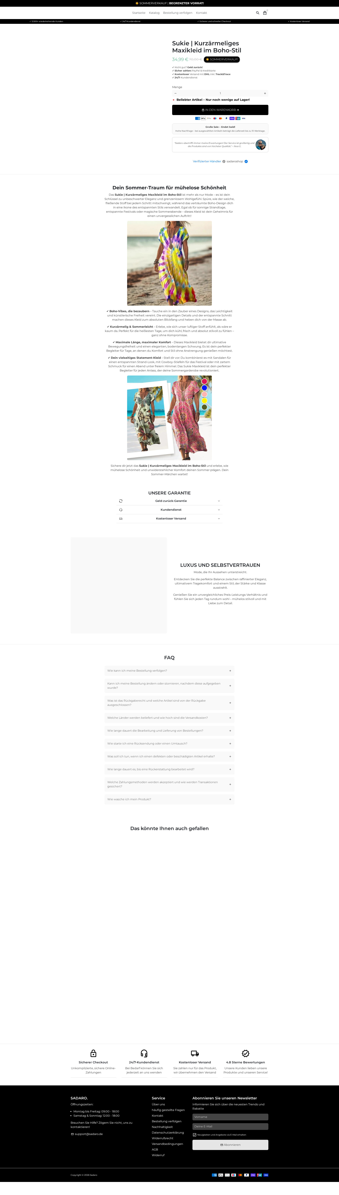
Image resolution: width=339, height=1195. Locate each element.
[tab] (170, 671)
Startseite (138, 12)
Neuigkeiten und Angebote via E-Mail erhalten (221, 1134)
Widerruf (158, 1155)
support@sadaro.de (87, 1134)
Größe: (227, 84)
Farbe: (186, 84)
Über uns (158, 1104)
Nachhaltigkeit (162, 1127)
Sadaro (93, 1175)
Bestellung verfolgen (177, 12)
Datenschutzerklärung (168, 1132)
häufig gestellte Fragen (168, 1110)
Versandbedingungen (167, 1144)
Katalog (154, 12)
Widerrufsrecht (162, 1138)
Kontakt (201, 12)
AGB (155, 1149)
